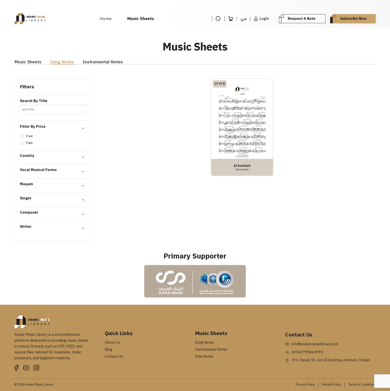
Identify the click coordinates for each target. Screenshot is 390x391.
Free (29, 136)
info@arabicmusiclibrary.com (314, 344)
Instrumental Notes (103, 62)
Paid (29, 142)
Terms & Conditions (362, 384)
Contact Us (114, 356)
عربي (243, 19)
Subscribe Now (353, 18)
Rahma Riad (242, 169)
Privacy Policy (305, 384)
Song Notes (62, 62)
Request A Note (302, 18)
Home (106, 18)
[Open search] (218, 18)
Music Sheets (140, 18)
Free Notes (204, 356)
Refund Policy (331, 384)
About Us (112, 342)
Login (264, 18)
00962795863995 (307, 352)
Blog (108, 349)
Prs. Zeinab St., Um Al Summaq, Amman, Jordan (330, 360)
